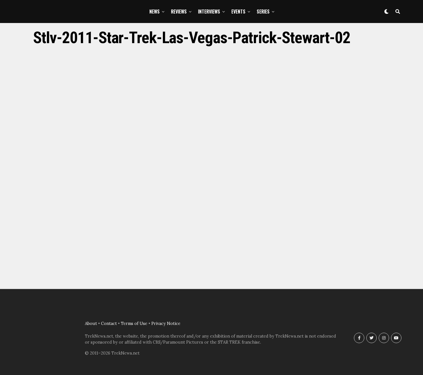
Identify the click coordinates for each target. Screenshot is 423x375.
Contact (109, 323)
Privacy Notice (165, 323)
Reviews (179, 11)
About (91, 323)
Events (238, 11)
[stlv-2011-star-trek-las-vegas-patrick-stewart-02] (211, 275)
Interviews (209, 11)
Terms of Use (134, 323)
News (154, 11)
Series (263, 11)
